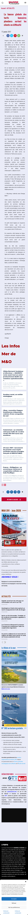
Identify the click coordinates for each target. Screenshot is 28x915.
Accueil (3, 8)
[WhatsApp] (18, 35)
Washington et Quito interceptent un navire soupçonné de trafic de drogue (13, 608)
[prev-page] (3, 485)
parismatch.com (12, 791)
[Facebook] (8, 35)
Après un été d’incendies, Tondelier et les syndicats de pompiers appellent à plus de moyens (13, 617)
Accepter (14, 899)
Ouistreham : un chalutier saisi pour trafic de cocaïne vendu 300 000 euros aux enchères (13, 432)
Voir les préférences (14, 907)
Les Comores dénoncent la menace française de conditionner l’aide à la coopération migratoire (13, 626)
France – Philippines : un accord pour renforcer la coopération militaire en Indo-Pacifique (12, 470)
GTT (6, 795)
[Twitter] (11, 35)
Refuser (14, 903)
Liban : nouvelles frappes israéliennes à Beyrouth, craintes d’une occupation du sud (13, 413)
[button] (25, 881)
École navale (21, 763)
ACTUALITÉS (10, 8)
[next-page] (5, 485)
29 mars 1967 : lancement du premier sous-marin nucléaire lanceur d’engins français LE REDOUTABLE (13, 450)
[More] (22, 35)
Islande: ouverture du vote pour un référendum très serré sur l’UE (12, 601)
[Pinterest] (15, 35)
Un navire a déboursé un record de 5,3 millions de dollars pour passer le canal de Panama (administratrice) (14, 635)
